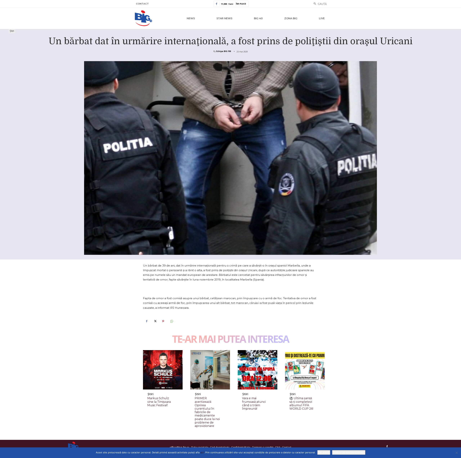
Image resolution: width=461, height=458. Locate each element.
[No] (456, 453)
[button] (319, 4)
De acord (324, 452)
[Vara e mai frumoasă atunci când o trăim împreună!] (257, 370)
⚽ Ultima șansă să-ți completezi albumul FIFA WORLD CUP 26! (301, 403)
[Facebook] (146, 321)
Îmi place (241, 3)
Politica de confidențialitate (349, 452)
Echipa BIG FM (223, 51)
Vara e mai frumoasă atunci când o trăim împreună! (254, 403)
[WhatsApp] (171, 321)
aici (202, 452)
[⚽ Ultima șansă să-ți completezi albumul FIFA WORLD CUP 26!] (305, 370)
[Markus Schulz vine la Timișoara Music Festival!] (163, 370)
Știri (12, 31)
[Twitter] (154, 321)
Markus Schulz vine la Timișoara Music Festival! (159, 402)
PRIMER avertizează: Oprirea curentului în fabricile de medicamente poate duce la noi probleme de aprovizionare (207, 412)
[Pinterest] (163, 321)
